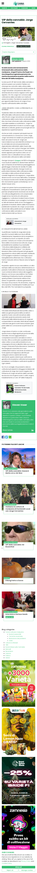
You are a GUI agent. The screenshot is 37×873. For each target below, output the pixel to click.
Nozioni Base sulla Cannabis (15, 647)
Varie (11, 641)
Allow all (18, 867)
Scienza (8, 653)
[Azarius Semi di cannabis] (18, 732)
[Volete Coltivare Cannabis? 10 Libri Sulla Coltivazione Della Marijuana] (10, 388)
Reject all (10, 870)
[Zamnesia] (18, 683)
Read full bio (8, 430)
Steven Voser (17, 59)
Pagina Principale (8, 46)
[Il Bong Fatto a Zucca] (18, 571)
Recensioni (9, 651)
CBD (6, 645)
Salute (7, 658)
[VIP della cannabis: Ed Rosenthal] (18, 535)
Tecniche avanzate (16, 636)
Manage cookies (27, 870)
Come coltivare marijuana (14, 632)
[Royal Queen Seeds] (18, 780)
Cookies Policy (7, 863)
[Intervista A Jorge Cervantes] (10, 222)
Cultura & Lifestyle (11, 643)
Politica (7, 656)
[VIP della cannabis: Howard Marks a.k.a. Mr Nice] (18, 461)
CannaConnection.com (18, 3)
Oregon (18, 160)
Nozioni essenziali (15, 634)
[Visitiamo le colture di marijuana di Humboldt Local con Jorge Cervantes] (18, 497)
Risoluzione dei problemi (17, 638)
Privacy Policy (26, 861)
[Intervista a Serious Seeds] (18, 604)
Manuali (8, 649)
